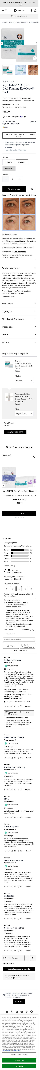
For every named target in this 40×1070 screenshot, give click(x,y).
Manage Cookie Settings (19, 1054)
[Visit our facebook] (7, 1011)
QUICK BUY (20, 513)
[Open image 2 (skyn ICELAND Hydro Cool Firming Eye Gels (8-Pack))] (20, 70)
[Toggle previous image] (1, 43)
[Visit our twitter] (11, 1011)
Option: (5, 157)
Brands (11, 22)
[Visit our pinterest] (31, 1011)
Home (4, 22)
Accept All (19, 1066)
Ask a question (20, 107)
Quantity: (6, 174)
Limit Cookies (19, 1060)
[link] (31, 10)
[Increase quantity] (19, 179)
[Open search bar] (6, 10)
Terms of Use (17, 1051)
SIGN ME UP (19, 1002)
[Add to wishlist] (32, 189)
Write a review (7, 107)
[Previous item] (3, 485)
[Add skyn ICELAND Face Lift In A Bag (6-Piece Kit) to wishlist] (34, 456)
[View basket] (35, 10)
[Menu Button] (2, 10)
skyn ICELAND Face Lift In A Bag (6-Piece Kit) (20, 491)
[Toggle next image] (36, 43)
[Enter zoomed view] (35, 58)
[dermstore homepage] (19, 10)
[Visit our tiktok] (26, 1011)
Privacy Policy (6, 1051)
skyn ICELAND (21, 22)
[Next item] (34, 485)
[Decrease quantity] (5, 179)
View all (33, 122)
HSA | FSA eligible (12, 117)
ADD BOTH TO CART (15, 432)
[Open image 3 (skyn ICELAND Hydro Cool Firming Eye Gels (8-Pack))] (33, 70)
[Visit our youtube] (21, 1011)
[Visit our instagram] (16, 1011)
